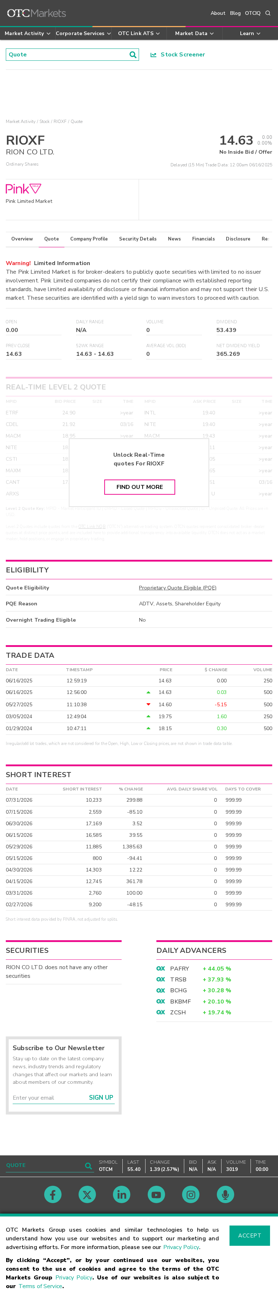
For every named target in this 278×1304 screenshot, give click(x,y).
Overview (22, 239)
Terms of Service (40, 1286)
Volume (155, 322)
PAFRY (179, 969)
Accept (249, 1235)
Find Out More (140, 487)
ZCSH (178, 1013)
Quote (51, 239)
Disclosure (238, 239)
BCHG (178, 990)
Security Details (138, 239)
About (218, 13)
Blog (235, 13)
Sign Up (101, 1098)
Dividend (226, 322)
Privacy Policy (181, 1247)
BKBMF (180, 1002)
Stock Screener (180, 55)
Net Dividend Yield (238, 346)
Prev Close (18, 346)
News (174, 239)
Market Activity (20, 121)
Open (11, 322)
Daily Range (90, 322)
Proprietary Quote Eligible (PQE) (177, 587)
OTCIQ (253, 13)
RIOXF (60, 121)
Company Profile (89, 239)
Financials (203, 239)
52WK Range (90, 346)
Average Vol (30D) (166, 346)
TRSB (178, 980)
